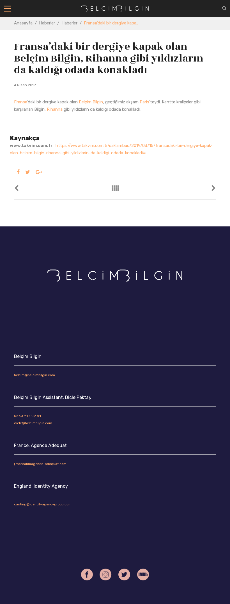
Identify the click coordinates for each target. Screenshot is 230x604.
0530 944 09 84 (27, 416)
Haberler (47, 23)
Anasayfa (23, 23)
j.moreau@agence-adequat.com (40, 464)
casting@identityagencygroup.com (43, 504)
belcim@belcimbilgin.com (34, 375)
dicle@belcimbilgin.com (33, 423)
